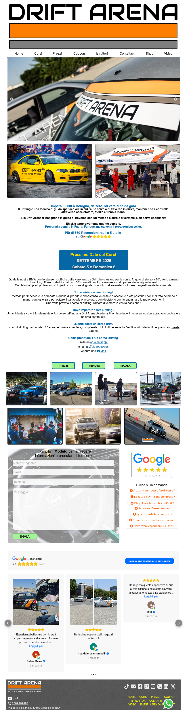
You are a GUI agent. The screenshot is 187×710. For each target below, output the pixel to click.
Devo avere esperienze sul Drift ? (153, 525)
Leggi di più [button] (93, 596)
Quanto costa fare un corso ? (154, 514)
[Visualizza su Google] (36, 646)
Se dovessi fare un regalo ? (154, 508)
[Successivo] (175, 99)
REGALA (125, 365)
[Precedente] (12, 99)
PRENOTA (94, 365)
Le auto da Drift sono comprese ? (154, 496)
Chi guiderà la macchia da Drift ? (153, 503)
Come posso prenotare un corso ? (153, 520)
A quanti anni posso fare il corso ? (154, 490)
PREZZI (63, 365)
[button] (8, 619)
